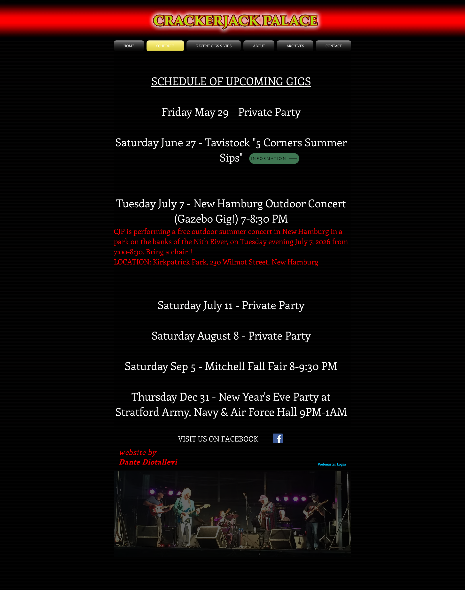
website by (137, 452)
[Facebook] (278, 438)
